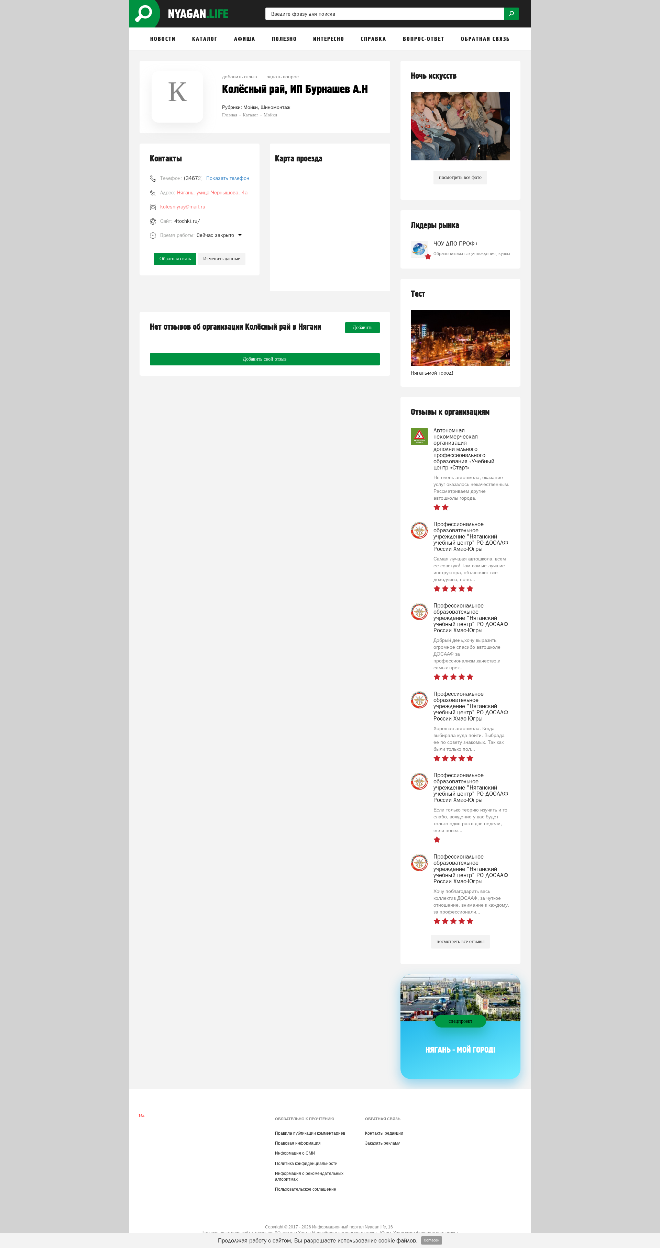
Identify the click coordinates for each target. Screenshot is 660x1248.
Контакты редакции (384, 1133)
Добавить (362, 327)
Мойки (250, 106)
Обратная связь (175, 258)
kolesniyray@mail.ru (182, 206)
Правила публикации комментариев (310, 1133)
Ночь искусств (433, 76)
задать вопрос (283, 76)
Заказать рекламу (382, 1143)
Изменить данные (221, 258)
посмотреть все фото (460, 177)
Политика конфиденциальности (306, 1163)
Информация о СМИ (295, 1153)
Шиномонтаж (275, 106)
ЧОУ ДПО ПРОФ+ (455, 243)
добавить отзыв (239, 76)
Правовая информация (298, 1143)
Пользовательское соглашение (305, 1189)
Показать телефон (227, 178)
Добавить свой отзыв (265, 359)
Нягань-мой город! (432, 373)
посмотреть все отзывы (460, 941)
